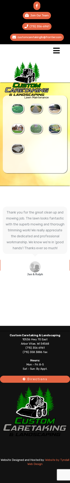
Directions (36, 379)
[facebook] (37, 6)
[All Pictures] (17, 109)
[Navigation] (56, 52)
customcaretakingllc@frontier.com (40, 37)
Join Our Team (39, 15)
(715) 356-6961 (39, 26)
